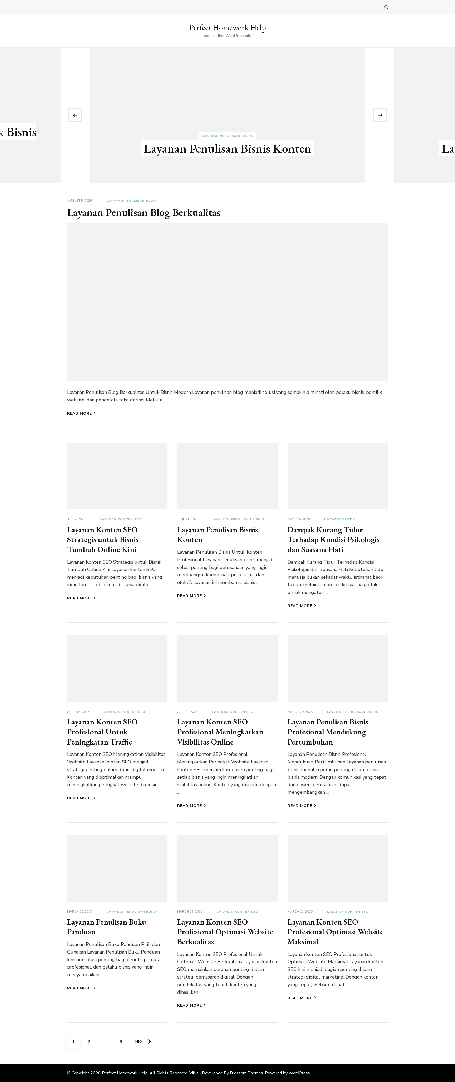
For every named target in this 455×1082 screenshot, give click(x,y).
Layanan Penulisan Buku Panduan (106, 927)
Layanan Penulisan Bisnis (227, 136)
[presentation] (75, 115)
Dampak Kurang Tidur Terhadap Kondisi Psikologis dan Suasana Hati (333, 539)
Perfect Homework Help (227, 27)
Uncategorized (339, 519)
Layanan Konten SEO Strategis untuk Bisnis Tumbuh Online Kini (103, 539)
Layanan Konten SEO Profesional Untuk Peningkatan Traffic (102, 732)
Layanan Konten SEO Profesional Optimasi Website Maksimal (336, 932)
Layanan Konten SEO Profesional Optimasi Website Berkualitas (225, 932)
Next (140, 1041)
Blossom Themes (246, 1073)
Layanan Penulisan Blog (131, 200)
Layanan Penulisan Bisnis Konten (227, 148)
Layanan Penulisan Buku (131, 912)
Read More (79, 413)
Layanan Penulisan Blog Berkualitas (143, 212)
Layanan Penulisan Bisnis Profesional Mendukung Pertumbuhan (328, 732)
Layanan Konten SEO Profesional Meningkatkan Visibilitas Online (220, 732)
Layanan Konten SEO (120, 519)
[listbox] (227, 115)
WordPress (299, 1073)
